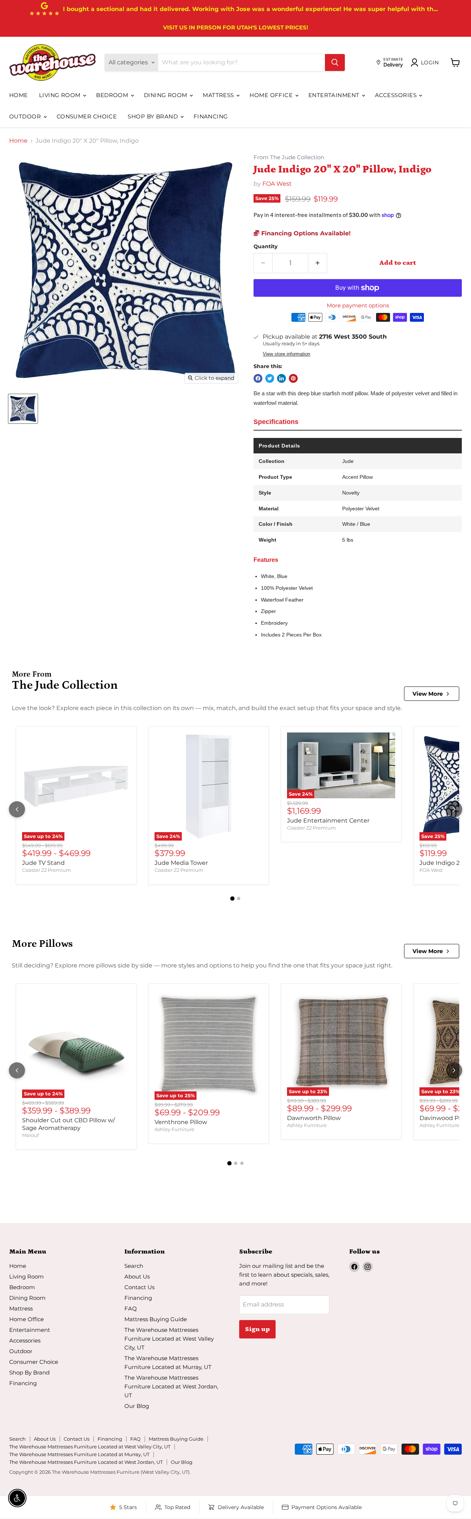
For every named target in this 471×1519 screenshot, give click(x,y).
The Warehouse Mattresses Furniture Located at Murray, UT (79, 1454)
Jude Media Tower (181, 862)
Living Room (60, 95)
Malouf (30, 1135)
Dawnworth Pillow (314, 1118)
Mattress (219, 95)
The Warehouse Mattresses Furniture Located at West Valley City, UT (169, 1338)
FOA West (277, 183)
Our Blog (136, 1405)
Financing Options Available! (305, 233)
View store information (286, 354)
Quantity (265, 246)
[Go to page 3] (242, 1163)
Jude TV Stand (43, 862)
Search (133, 1265)
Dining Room (166, 95)
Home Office (271, 95)
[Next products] (454, 809)
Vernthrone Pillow (181, 1122)
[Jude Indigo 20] (23, 408)
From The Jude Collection (289, 157)
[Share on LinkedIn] (281, 378)
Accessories (396, 95)
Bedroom (113, 95)
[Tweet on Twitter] (269, 378)
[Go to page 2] (238, 898)
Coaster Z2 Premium (46, 870)
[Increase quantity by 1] (317, 263)
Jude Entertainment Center (328, 820)
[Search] (335, 62)
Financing (211, 116)
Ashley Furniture (174, 1129)
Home (18, 95)
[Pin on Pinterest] (293, 378)
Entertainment (334, 95)
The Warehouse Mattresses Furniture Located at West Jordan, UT (171, 1386)
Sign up (257, 1329)
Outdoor (26, 116)
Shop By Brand (153, 116)
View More (427, 693)
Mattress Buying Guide (155, 1319)
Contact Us (139, 1287)
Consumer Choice (87, 116)
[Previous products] (17, 809)
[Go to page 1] (232, 898)
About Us (137, 1276)
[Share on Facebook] (258, 378)
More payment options (358, 305)
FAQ (130, 1308)
